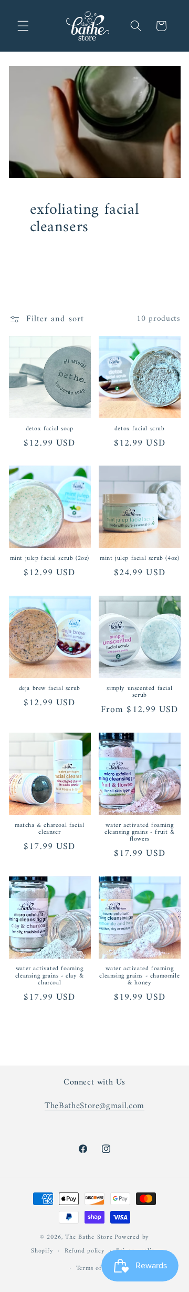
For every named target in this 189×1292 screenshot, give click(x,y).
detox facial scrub (139, 429)
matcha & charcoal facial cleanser (49, 829)
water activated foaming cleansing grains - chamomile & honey (139, 976)
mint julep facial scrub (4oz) (139, 558)
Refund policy (85, 1251)
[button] (23, 25)
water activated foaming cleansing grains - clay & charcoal (49, 976)
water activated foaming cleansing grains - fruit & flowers (139, 832)
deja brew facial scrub (49, 688)
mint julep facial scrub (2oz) (49, 558)
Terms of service (100, 1268)
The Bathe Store (89, 1237)
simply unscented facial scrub (139, 692)
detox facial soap (50, 429)
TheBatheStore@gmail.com (94, 1105)
